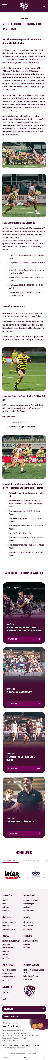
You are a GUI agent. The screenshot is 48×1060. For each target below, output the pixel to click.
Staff (4, 904)
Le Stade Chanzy (28, 929)
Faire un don (27, 980)
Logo (29, 991)
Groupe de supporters (9, 922)
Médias (5, 955)
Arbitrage (26, 907)
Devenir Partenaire (8, 977)
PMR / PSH (5, 926)
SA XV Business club (9, 970)
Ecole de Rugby (28, 904)
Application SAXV (11, 1017)
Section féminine (29, 911)
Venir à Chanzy (7, 944)
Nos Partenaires (7, 973)
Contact (6, 992)
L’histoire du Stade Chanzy (11, 941)
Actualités (7, 986)
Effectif (5, 900)
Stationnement (7, 948)
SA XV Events (6, 958)
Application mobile (8, 929)
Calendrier (6, 907)
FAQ (4, 998)
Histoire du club (28, 922)
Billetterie (26, 944)
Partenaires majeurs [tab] (10, 860)
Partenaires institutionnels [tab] (31, 860)
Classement (6, 911)
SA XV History (28, 926)
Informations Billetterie (31, 941)
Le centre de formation (31, 900)
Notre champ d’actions (31, 976)
